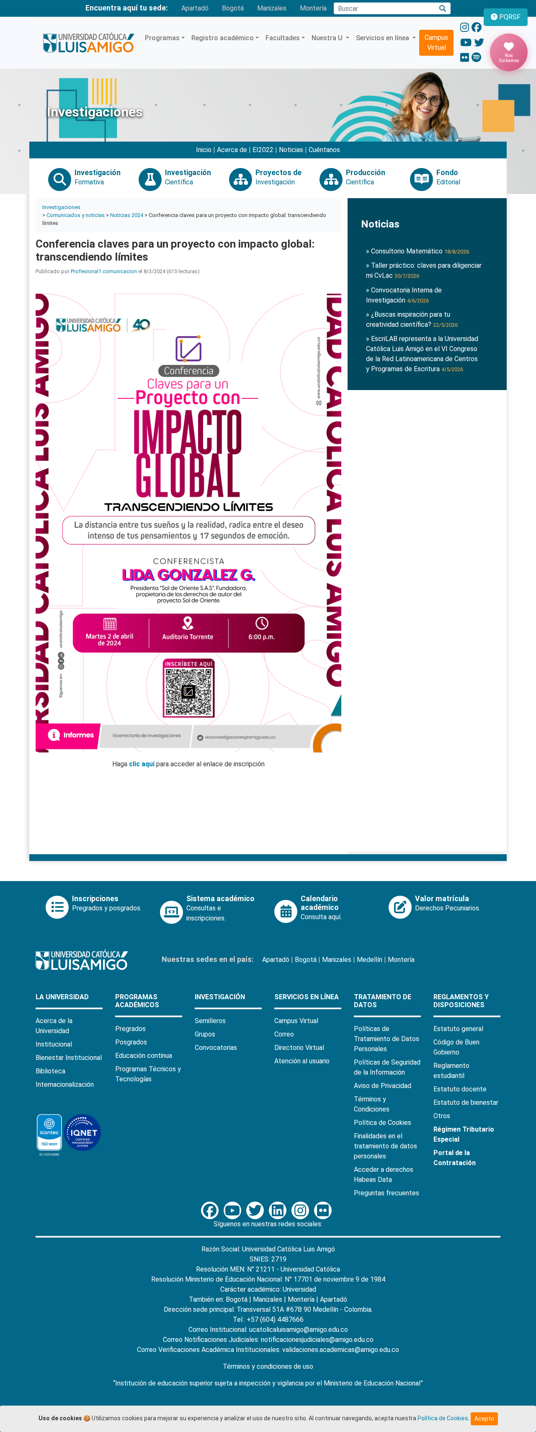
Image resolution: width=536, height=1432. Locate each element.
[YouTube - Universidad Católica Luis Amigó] (466, 43)
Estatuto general (458, 1029)
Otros (441, 1116)
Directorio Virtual (299, 1048)
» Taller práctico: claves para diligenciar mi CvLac (424, 270)
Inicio (203, 150)
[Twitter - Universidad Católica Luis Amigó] (479, 43)
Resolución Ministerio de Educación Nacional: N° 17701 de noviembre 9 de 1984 (268, 1279)
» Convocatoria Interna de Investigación (404, 295)
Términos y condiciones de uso (268, 1366)
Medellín (369, 960)
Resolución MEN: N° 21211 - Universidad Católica (268, 1269)
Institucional (54, 1044)
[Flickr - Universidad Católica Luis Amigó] (464, 58)
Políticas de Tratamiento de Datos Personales (386, 1039)
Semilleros (210, 1021)
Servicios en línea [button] (383, 38)
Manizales (271, 8)
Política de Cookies (382, 1123)
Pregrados (130, 1029)
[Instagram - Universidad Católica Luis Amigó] (464, 28)
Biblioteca (50, 1071)
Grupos (205, 1034)
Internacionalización (65, 1084)
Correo (284, 1034)
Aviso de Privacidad (382, 1086)
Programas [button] (162, 38)
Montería (313, 8)
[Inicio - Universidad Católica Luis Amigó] (88, 43)
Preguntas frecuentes (386, 1193)
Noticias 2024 (126, 215)
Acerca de (232, 150)
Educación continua (143, 1056)
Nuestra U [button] (328, 38)
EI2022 (263, 150)
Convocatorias (216, 1048)
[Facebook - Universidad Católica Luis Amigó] (477, 28)
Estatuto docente (460, 1089)
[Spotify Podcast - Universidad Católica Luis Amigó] (476, 58)
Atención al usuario (302, 1061)
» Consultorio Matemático (417, 251)
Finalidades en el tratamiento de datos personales (385, 1146)
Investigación (220, 997)
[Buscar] (443, 9)
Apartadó (195, 8)
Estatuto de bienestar (465, 1102)
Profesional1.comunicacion (104, 271)
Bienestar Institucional (69, 1058)
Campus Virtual (436, 43)
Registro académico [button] (222, 38)
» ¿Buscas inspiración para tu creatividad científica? (412, 319)
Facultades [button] (282, 38)
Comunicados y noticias (75, 215)
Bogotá (233, 8)
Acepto (484, 1418)
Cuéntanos (324, 150)
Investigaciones (61, 207)
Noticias (291, 150)
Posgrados (131, 1042)
